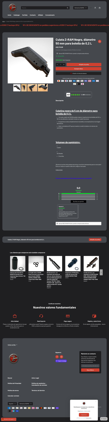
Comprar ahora (78, 68)
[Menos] (57, 64)
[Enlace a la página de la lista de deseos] (91, 8)
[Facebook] (57, 356)
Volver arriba (12, 345)
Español (11, 403)
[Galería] (30, 65)
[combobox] (45, 7)
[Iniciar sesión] (95, 7)
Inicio (3, 21)
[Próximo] (51, 60)
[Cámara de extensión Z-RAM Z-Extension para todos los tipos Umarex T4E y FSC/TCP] (17, 263)
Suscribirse (90, 370)
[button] (99, 7)
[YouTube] (61, 356)
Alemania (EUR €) (79, 8)
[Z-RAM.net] (12, 8)
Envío (65, 50)
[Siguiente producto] (101, 272)
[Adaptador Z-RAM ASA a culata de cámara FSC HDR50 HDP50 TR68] (73, 263)
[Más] (63, 64)
